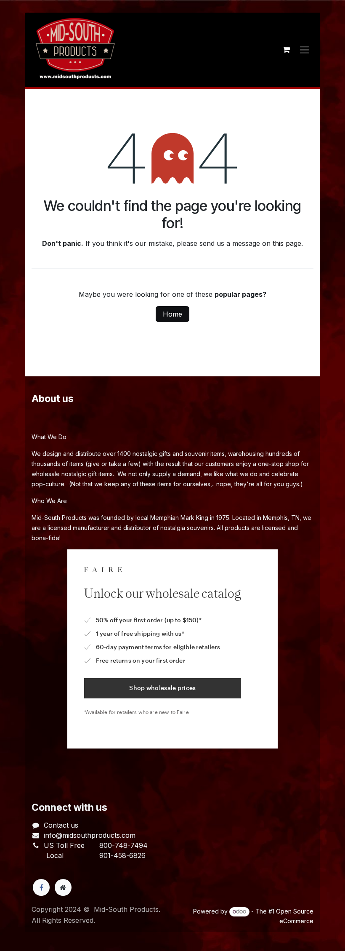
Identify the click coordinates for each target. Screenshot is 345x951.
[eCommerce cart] (286, 49)
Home (172, 314)
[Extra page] (63, 887)
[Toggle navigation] (304, 49)
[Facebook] (41, 887)
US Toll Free (64, 845)
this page (287, 243)
